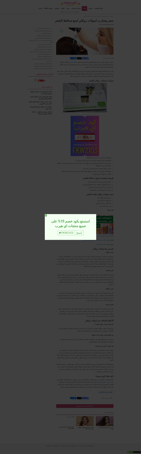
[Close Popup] (46, 215)
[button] (79, 232)
